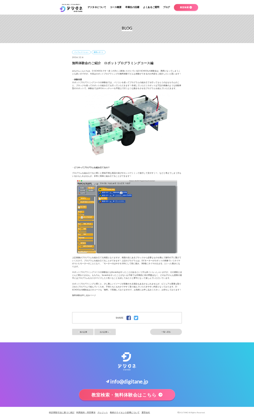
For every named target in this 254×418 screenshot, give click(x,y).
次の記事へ (104, 332)
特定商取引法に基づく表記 (61, 412)
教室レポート (98, 52)
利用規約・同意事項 (85, 412)
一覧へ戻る (166, 332)
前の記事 (83, 332)
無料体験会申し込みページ (84, 295)
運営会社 (146, 412)
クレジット (102, 412)
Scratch (115, 272)
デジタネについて (97, 7)
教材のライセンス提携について (125, 412)
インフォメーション (81, 52)
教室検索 (184, 7)
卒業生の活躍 (132, 7)
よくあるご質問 (151, 7)
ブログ (166, 7)
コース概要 (116, 7)
